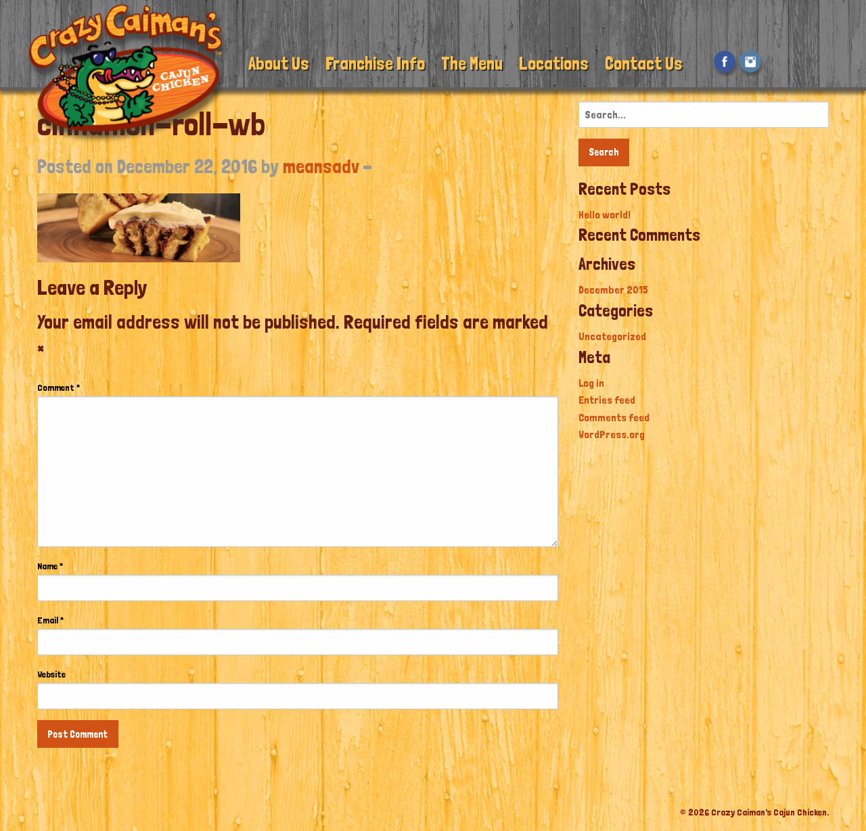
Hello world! (604, 214)
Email (50, 620)
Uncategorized (612, 336)
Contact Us (644, 63)
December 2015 (613, 289)
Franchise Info (375, 63)
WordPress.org (611, 434)
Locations (554, 63)
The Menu (472, 63)
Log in (591, 383)
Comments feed (614, 417)
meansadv (321, 167)
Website (51, 674)
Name (50, 566)
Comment (58, 387)
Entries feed (606, 400)
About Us (278, 63)
